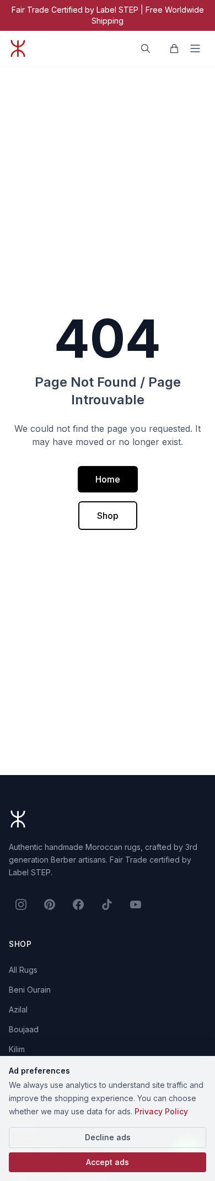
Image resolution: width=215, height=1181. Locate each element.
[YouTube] (135, 904)
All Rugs (23, 969)
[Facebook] (78, 904)
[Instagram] (21, 904)
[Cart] (174, 48)
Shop (108, 515)
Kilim (17, 1049)
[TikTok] (107, 904)
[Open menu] (195, 48)
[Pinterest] (49, 904)
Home (107, 479)
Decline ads (108, 1137)
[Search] (145, 48)
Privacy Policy (161, 1111)
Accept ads (107, 1162)
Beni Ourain (30, 989)
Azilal (18, 1009)
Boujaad (24, 1029)
